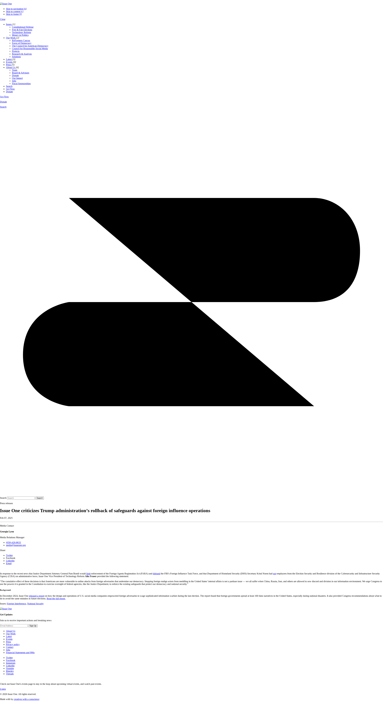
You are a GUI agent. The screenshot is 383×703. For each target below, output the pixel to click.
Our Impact (17, 78)
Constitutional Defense (23, 27)
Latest (9, 636)
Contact (9, 647)
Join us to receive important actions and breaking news (25, 620)
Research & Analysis (22, 54)
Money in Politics (20, 35)
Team (14, 70)
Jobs (14, 81)
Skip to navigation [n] (16, 8)
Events (9, 639)
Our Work (11, 633)
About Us (10, 631)
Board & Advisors (20, 72)
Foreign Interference (16, 603)
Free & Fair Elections (22, 29)
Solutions (16, 56)
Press (8, 641)
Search (3, 498)
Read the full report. (56, 598)
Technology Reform (21, 32)
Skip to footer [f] (14, 14)
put (274, 573)
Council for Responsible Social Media (30, 48)
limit (88, 573)
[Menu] (191, 492)
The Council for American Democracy (30, 46)
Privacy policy (13, 644)
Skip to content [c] (14, 11)
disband (156, 573)
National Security (35, 603)
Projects (15, 51)
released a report (36, 596)
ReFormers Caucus (21, 40)
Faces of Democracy (21, 43)
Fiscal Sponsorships (21, 83)
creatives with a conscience (26, 699)
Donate (15, 75)
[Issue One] (6, 3)
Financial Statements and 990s (20, 652)
